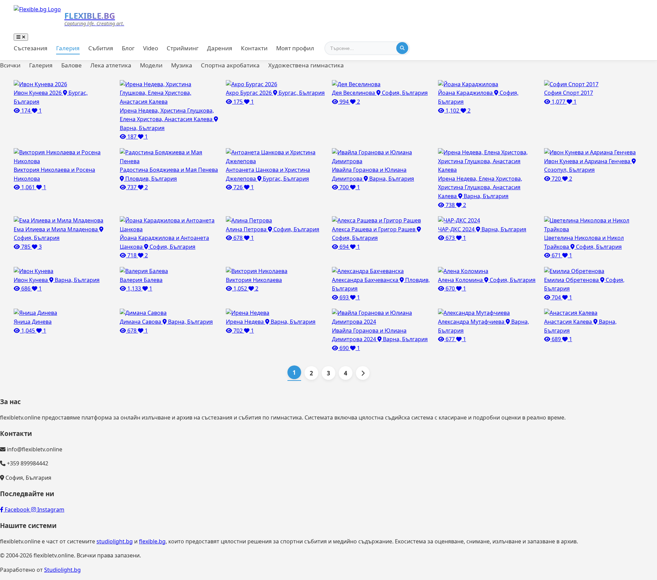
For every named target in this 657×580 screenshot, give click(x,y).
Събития (100, 48)
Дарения (219, 48)
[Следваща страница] (363, 373)
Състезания (31, 48)
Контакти (254, 48)
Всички (10, 65)
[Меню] (21, 37)
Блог (128, 48)
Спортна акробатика (230, 65)
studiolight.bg (114, 541)
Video (150, 48)
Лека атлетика (110, 65)
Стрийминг (182, 48)
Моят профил (295, 48)
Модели (151, 65)
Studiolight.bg (62, 569)
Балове (71, 65)
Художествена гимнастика (306, 65)
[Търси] (402, 48)
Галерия (68, 48)
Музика (181, 65)
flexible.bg (152, 541)
